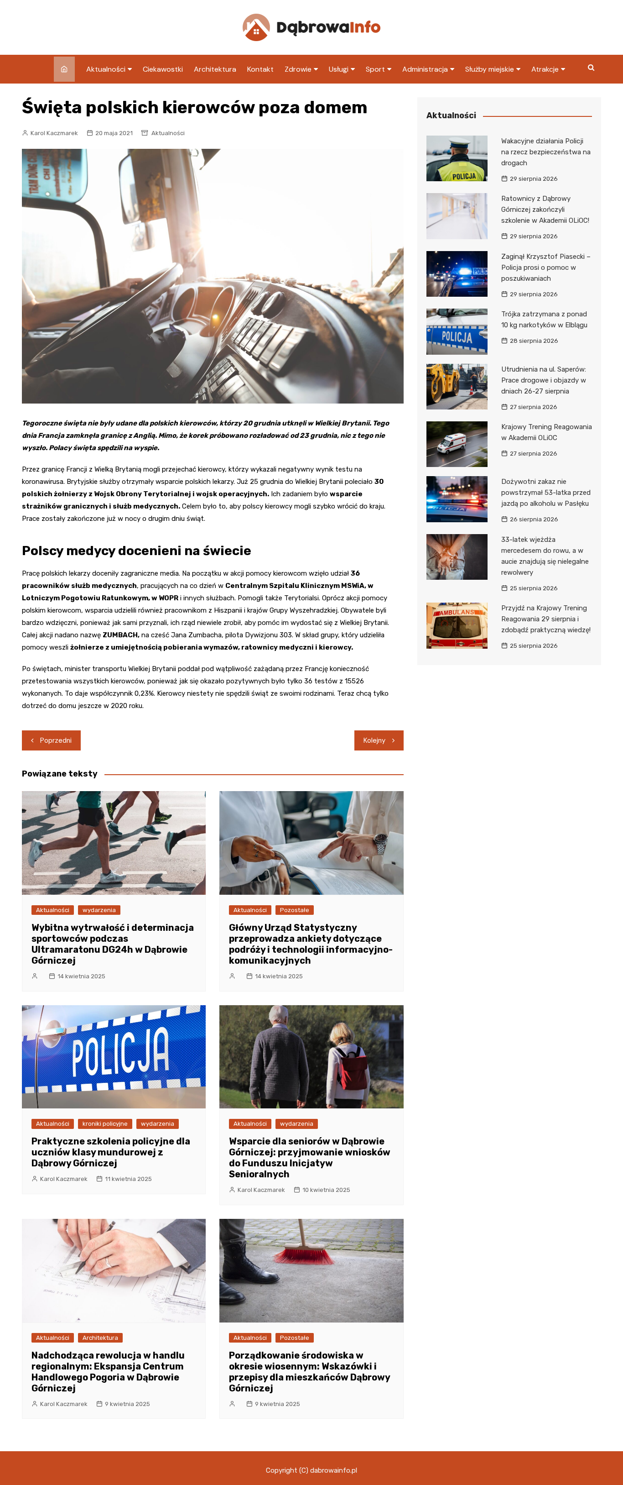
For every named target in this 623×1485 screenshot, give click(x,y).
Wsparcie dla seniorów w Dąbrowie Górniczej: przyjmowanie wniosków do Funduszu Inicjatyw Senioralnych (309, 1158)
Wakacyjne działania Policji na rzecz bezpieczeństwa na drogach (546, 152)
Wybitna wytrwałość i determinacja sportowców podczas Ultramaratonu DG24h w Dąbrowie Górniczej (112, 944)
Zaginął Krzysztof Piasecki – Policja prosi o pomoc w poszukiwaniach (546, 267)
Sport (375, 69)
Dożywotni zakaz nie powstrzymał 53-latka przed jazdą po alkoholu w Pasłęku (546, 493)
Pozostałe (294, 910)
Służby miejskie (489, 69)
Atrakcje (545, 69)
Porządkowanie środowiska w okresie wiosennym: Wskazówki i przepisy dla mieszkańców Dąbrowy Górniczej (309, 1372)
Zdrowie (298, 69)
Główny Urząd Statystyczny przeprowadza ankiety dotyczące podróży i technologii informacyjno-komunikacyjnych (311, 944)
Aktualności (105, 69)
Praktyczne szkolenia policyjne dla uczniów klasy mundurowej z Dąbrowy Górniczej (110, 1152)
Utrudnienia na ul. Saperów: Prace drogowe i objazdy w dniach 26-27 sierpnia (543, 380)
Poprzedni (56, 740)
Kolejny (374, 740)
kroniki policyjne (105, 1123)
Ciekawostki (163, 69)
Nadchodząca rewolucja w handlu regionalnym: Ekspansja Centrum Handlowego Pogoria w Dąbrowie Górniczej (108, 1372)
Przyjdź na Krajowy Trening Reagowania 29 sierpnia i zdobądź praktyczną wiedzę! (546, 619)
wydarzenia (99, 910)
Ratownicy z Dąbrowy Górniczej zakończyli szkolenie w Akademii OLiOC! (545, 209)
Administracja (425, 69)
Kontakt (260, 69)
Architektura (215, 69)
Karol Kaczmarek (54, 133)
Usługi (338, 69)
